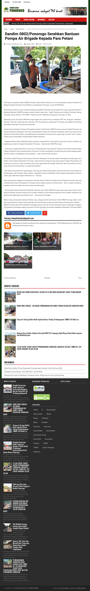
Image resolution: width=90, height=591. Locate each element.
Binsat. (35, 418)
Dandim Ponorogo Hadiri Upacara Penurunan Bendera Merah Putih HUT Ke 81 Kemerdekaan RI (20, 389)
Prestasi (36, 443)
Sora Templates (64, 588)
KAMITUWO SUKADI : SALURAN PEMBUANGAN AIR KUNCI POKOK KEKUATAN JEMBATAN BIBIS (50, 305)
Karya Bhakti (37, 431)
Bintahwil (45, 418)
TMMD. (36, 447)
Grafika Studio (81, 588)
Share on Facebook (17, 213)
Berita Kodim (47, 44)
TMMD (45, 443)
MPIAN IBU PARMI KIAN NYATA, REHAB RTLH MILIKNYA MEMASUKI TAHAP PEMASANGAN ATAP (49, 293)
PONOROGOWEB (33, 588)
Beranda (7, 2)
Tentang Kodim (16, 2)
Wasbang (36, 452)
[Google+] (44, 213)
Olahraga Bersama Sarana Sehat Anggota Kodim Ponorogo (21, 486)
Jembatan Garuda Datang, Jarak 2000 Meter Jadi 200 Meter (23, 372)
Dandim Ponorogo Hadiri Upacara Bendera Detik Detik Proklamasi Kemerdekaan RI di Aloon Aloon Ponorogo (15, 447)
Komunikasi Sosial (39, 435)
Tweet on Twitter (35, 213)
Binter (35, 422)
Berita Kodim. (38, 414)
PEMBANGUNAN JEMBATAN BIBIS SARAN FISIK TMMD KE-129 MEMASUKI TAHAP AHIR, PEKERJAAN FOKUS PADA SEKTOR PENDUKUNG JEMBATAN (15, 566)
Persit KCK (37, 439)
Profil (17, 19)
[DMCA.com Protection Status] (42, 397)
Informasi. (47, 426)
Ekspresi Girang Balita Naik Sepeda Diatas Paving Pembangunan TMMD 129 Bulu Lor (48, 319)
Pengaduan (27, 2)
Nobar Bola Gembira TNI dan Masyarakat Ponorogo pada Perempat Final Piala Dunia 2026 (33, 368)
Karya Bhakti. (50, 431)
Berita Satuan (29, 19)
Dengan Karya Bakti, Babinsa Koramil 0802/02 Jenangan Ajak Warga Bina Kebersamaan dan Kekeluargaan (49, 334)
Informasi (36, 426)
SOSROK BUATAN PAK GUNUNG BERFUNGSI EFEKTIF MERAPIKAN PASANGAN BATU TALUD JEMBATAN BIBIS (15, 506)
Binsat (49, 414)
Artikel (40, 44)
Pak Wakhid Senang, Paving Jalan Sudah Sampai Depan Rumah (21, 526)
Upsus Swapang (48, 447)
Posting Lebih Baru (10, 278)
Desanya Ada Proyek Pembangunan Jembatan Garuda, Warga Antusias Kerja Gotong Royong (34, 375)
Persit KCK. (49, 439)
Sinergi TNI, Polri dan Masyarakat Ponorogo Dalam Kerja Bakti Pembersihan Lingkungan (42, 23)
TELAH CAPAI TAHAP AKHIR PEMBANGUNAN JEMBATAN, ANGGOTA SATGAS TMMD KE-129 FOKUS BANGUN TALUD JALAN (49, 348)
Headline (44, 422)
